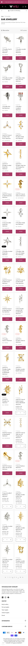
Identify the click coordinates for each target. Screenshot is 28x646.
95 (20, 577)
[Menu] (2, 6)
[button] (5, 6)
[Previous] (5, 577)
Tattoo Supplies (5, 610)
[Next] (22, 577)
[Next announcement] (26, 2)
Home (2, 16)
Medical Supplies (5, 612)
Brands (3, 615)
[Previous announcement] (4, 2)
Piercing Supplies (5, 607)
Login (7, 58)
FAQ (19, 2)
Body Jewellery (5, 604)
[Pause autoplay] (1, 2)
